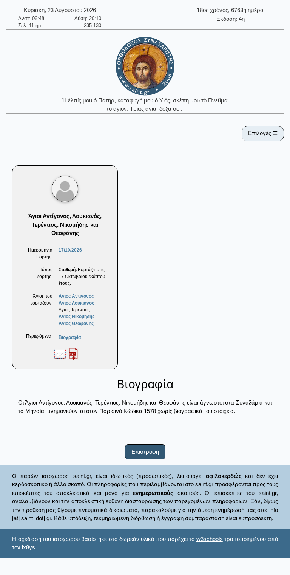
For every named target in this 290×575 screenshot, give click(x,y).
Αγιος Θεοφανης (76, 323)
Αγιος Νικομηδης (76, 316)
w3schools (209, 539)
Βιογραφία (70, 337)
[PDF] (73, 353)
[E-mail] (60, 353)
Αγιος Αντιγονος (76, 296)
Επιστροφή (145, 451)
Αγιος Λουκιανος (76, 303)
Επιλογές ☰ (263, 133)
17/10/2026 (70, 250)
